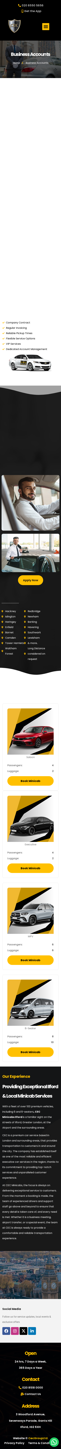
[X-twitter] (23, 1331)
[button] (45, 26)
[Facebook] (6, 1331)
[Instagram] (15, 1331)
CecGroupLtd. (38, 1438)
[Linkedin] (32, 1331)
